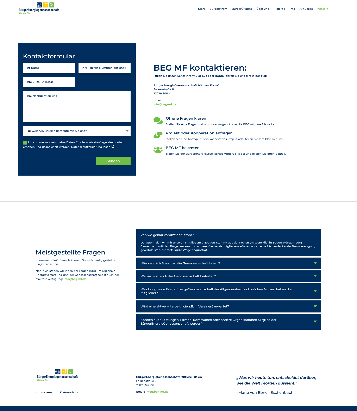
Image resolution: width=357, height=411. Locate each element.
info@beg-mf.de (165, 104)
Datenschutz (68, 392)
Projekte (279, 8)
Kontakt (322, 8)
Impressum (44, 392)
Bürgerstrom (218, 8)
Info (292, 8)
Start (201, 8)
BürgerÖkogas (242, 8)
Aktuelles (306, 8)
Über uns (262, 8)
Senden (113, 161)
